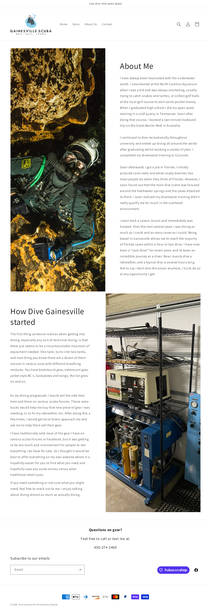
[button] (178, 24)
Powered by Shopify (47, 604)
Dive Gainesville (27, 604)
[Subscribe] (79, 570)
